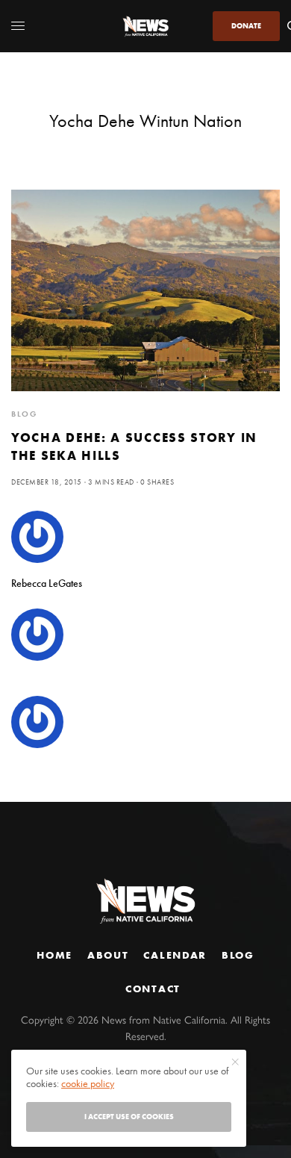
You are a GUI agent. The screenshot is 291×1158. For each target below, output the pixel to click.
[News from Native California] (145, 26)
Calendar (174, 955)
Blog (238, 955)
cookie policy (87, 1083)
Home (54, 955)
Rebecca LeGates (46, 583)
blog (24, 413)
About (107, 955)
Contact (153, 988)
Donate (246, 26)
